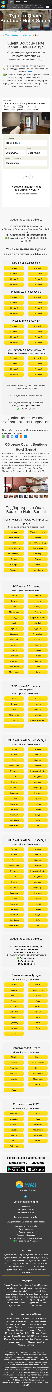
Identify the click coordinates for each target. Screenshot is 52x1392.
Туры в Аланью (11, 1285)
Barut (37, 1017)
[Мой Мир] (26, 436)
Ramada (14, 1124)
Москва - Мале (41, 1339)
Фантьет (14, 661)
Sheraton (14, 1068)
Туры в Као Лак (26, 1297)
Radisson (14, 1073)
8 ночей (37, 268)
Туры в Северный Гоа (15, 1303)
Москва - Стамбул (36, 1342)
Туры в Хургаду (41, 1288)
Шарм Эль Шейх (37, 617)
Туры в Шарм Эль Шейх (17, 1291)
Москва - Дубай (25, 1336)
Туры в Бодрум (25, 1288)
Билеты (25, 2)
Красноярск (38, 548)
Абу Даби (38, 623)
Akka (14, 1033)
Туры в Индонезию (14, 1269)
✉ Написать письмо (26, 1213)
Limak (14, 995)
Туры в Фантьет (41, 1297)
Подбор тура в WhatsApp (27, 1241)
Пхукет (38, 650)
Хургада (14, 617)
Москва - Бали (14, 1342)
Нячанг (38, 656)
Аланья (38, 596)
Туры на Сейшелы (37, 1260)
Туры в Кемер (11, 1288)
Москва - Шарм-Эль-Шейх (17, 1333)
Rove (37, 1119)
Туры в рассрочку (26, 1229)
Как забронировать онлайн (26, 1226)
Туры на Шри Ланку (26, 1257)
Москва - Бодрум (14, 1327)
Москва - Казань (38, 1321)
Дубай (14, 628)
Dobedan (14, 1012)
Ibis (13, 1141)
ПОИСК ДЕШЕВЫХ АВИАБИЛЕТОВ (26, 395)
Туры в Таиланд (41, 1255)
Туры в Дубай (39, 1291)
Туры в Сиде (14, 1306)
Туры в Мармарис (40, 1285)
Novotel (14, 1079)
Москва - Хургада (15, 1330)
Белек (14, 601)
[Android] (16, 1169)
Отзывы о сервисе (26, 1232)
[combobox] (26, 143)
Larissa (38, 995)
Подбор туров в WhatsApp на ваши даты (26, 403)
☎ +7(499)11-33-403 (15, 235)
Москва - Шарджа (40, 1336)
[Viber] (8, 436)
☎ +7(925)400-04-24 (36, 235)
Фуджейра (37, 634)
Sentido (38, 1068)
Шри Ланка (14, 667)
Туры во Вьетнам (40, 1263)
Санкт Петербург (37, 532)
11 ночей (14, 279)
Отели (17, 2)
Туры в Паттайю (11, 1297)
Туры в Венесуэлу (16, 1266)
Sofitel (37, 1113)
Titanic (14, 984)
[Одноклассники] (22, 436)
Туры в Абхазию (11, 1255)
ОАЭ (14, 623)
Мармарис (14, 612)
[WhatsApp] (4, 436)
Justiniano (13, 1006)
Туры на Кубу (42, 1257)
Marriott (14, 1135)
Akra (38, 1028)
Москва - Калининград (16, 1321)
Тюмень (13, 570)
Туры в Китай (27, 1263)
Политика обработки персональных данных (26, 1238)
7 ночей (13, 268)
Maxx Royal (38, 990)
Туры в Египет (10, 1257)
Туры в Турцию (26, 1255)
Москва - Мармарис (36, 1327)
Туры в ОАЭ (26, 1272)
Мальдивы (14, 672)
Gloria (37, 1006)
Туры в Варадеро (37, 1300)
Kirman (14, 1001)
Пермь (38, 559)
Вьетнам (14, 656)
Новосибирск (14, 548)
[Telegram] (13, 436)
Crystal (14, 1017)
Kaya (38, 1001)
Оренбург (37, 554)
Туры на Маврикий (12, 1263)
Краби (38, 645)
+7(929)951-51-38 (27, 409)
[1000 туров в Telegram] (25, 1197)
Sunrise (14, 1062)
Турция (14, 596)
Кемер (38, 601)
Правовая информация (26, 1235)
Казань (38, 537)
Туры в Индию (37, 1266)
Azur (14, 1090)
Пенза (14, 559)
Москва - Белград (26, 1345)
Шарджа (14, 634)
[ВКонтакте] (17, 436)
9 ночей (13, 274)
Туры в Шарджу (11, 1294)
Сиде (14, 606)
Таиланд (14, 639)
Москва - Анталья (38, 1324)
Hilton (37, 1084)
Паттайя (38, 639)
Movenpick (38, 1079)
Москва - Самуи (11, 1336)
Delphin (38, 1012)
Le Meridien (38, 1135)
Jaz (13, 1084)
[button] (48, 123)
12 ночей (38, 279)
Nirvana (14, 990)
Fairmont (14, 1146)
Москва (14, 532)
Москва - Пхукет (39, 1333)
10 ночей (38, 274)
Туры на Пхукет (41, 1294)
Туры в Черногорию (37, 1269)
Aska (38, 1023)
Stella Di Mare (38, 1062)
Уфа (14, 543)
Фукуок (38, 661)
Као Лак (13, 650)
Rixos (37, 984)
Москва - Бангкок (37, 1330)
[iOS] (35, 1169)
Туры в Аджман (26, 1294)
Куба (38, 667)
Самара (13, 564)
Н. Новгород (13, 554)
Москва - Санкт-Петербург (34, 1318)
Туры (11, 2)
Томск (37, 564)
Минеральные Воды (38, 543)
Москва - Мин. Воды (15, 1324)
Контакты (26, 1207)
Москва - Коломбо (12, 1339)
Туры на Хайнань (15, 1300)
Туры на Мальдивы (15, 1260)
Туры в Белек (25, 1285)
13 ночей (14, 284)
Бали (37, 672)
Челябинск (38, 570)
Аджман (37, 628)
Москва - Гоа (27, 1339)
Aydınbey (14, 1023)
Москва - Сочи (12, 1318)
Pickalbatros (37, 1073)
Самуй (14, 645)
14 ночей (38, 284)
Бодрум (37, 606)
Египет (38, 612)
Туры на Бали (37, 1306)
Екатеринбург (14, 537)
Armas (14, 1028)
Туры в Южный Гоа (37, 1303)
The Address (13, 1113)
